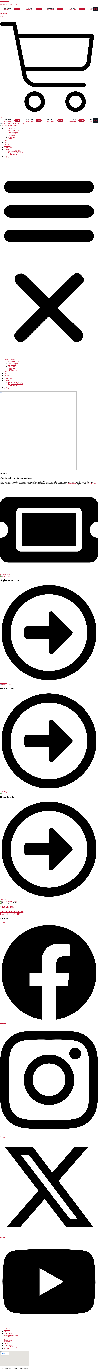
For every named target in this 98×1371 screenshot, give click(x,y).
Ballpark (6, 149)
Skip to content (4, 1)
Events (6, 156)
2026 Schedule (8, 147)
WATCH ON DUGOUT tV (8, 4)
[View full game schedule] (95, 9)
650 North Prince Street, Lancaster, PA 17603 (12, 912)
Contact (6, 1331)
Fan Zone (7, 144)
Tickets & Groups (9, 128)
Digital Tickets (12, 137)
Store (5, 140)
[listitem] (10, 9)
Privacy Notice (8, 1333)
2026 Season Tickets (14, 130)
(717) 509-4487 (7, 907)
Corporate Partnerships (11, 1335)
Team (5, 142)
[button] (49, 258)
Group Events (12, 135)
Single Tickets (12, 134)
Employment (8, 1328)
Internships (7, 1330)
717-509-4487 (92, 484)
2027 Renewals (12, 139)
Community (7, 146)
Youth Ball (7, 158)
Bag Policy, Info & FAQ (15, 151)
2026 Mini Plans (13, 132)
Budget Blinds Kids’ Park (15, 153)
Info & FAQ (3, 13)
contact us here (71, 484)
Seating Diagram (13, 154)
